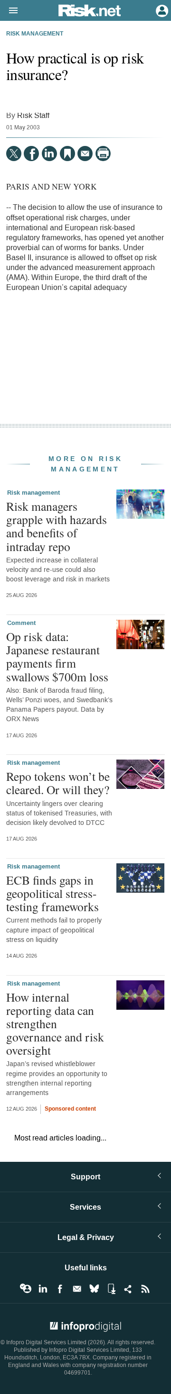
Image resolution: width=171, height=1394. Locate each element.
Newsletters (77, 1288)
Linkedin (42, 1288)
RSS (145, 1288)
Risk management (34, 34)
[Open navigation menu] (9, 11)
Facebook (60, 1288)
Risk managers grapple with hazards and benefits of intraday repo (56, 526)
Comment (21, 623)
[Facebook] (31, 153)
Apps (111, 1288)
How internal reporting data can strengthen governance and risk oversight (55, 1023)
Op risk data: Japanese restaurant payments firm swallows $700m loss (57, 656)
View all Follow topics (25, 1288)
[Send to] (85, 153)
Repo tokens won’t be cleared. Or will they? (58, 782)
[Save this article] (67, 153)
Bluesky (94, 1288)
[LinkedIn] (49, 153)
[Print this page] (103, 153)
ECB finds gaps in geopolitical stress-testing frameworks (52, 893)
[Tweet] (13, 153)
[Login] (161, 9)
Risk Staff (33, 115)
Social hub (128, 1288)
